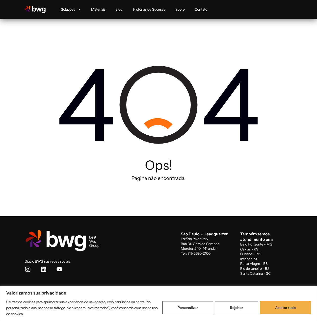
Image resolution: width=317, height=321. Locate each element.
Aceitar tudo (285, 307)
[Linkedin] (44, 269)
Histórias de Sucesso (149, 9)
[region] (158, 303)
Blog (119, 9)
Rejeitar (236, 307)
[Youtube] (59, 269)
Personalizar (188, 307)
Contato (201, 9)
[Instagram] (28, 269)
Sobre (180, 9)
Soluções (68, 9)
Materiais (98, 9)
